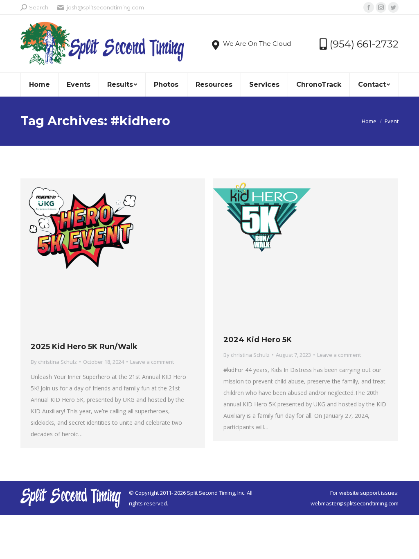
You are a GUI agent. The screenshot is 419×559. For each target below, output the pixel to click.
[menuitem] (39, 85)
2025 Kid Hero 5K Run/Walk (84, 346)
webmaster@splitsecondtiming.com (355, 503)
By (54, 361)
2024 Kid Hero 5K (257, 339)
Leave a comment (152, 361)
